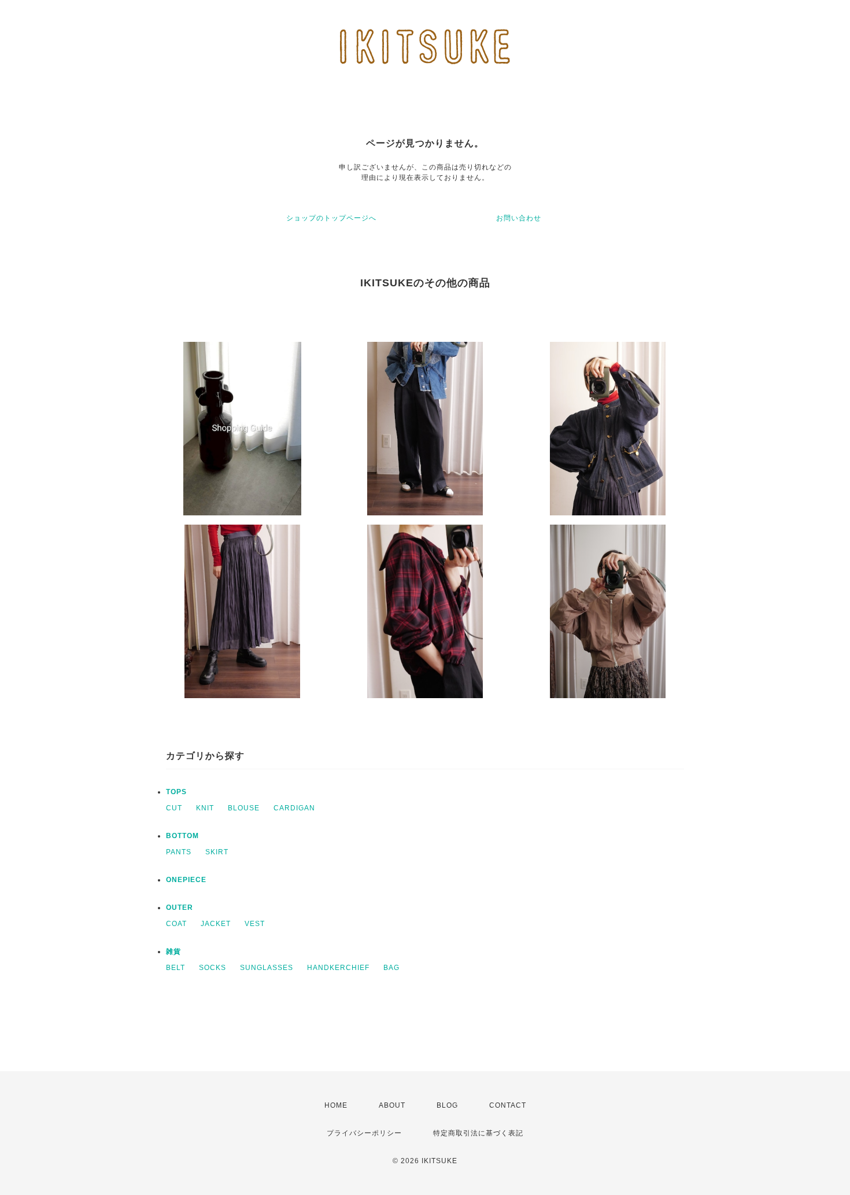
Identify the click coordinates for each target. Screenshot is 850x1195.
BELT (175, 968)
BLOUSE (244, 808)
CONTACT (507, 1105)
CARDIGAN (294, 808)
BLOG (447, 1105)
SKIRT (216, 852)
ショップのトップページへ (331, 218)
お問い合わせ (518, 218)
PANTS (178, 852)
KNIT (205, 808)
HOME (336, 1105)
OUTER (179, 907)
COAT (176, 924)
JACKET (216, 924)
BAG (391, 968)
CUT (174, 808)
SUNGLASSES (266, 968)
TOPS (176, 792)
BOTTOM (182, 836)
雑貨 (173, 951)
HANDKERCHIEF (338, 968)
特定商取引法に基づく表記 (478, 1133)
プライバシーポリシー (364, 1133)
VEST (255, 924)
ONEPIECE (186, 880)
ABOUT (392, 1105)
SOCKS (212, 968)
